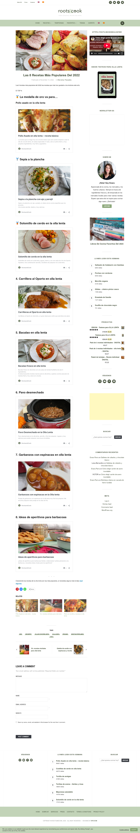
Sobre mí (19, 2)
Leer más (107, 206)
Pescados (68, 80)
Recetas (46, 23)
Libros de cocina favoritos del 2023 (106, 243)
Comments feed (107, 507)
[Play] (92, 53)
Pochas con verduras (103, 273)
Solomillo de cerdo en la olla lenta (70, 799)
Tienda (82, 23)
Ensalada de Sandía (103, 297)
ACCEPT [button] (133, 830)
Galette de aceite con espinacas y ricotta (64, 649)
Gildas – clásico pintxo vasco (107, 289)
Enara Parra (94, 457)
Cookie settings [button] (124, 830)
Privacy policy (98, 812)
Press (26, 2)
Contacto (32, 2)
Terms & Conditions (83, 812)
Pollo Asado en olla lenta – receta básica (72, 761)
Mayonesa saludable (64, 792)
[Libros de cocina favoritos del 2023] (107, 219)
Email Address (21, 704)
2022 (20, 634)
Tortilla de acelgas (63, 776)
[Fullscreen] (122, 53)
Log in (107, 501)
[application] (107, 45)
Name (17, 696)
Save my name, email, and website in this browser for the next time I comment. (41, 722)
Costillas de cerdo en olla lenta (68, 768)
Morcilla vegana (101, 281)
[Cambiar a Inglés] (38, 2)
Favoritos (71, 23)
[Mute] (119, 53)
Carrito (91, 23)
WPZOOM (94, 821)
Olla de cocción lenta (42, 634)
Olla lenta (60, 80)
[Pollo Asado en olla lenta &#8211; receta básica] (27, 605)
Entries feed (107, 504)
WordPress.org (107, 510)
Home (37, 23)
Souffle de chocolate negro (106, 305)
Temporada (59, 23)
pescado (65, 634)
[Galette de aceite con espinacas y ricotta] (78, 649)
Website (18, 713)
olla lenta (55, 634)
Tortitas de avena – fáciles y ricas (69, 784)
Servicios (54, 812)
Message (19, 676)
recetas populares (77, 634)
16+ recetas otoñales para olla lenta (51, 614)
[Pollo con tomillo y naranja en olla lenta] (75, 605)
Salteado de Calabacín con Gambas (109, 265)
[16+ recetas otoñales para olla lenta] (51, 605)
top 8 (51, 637)
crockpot (28, 634)
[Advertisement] (107, 406)
